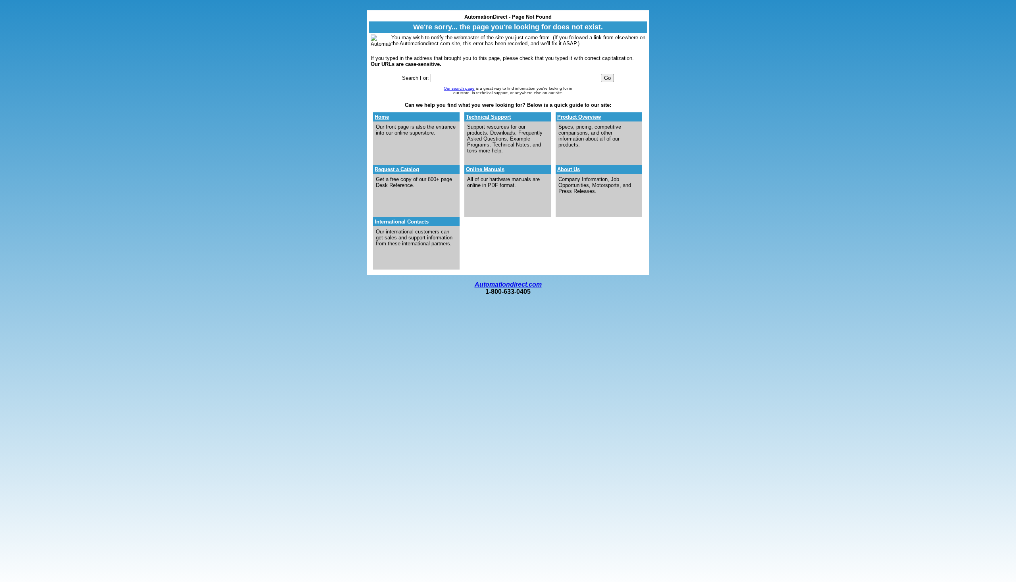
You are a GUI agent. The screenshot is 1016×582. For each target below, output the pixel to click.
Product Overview (579, 117)
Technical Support (488, 117)
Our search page (459, 88)
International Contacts (402, 222)
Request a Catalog (397, 169)
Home (382, 117)
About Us (568, 169)
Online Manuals (485, 169)
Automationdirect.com (508, 284)
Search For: (415, 78)
